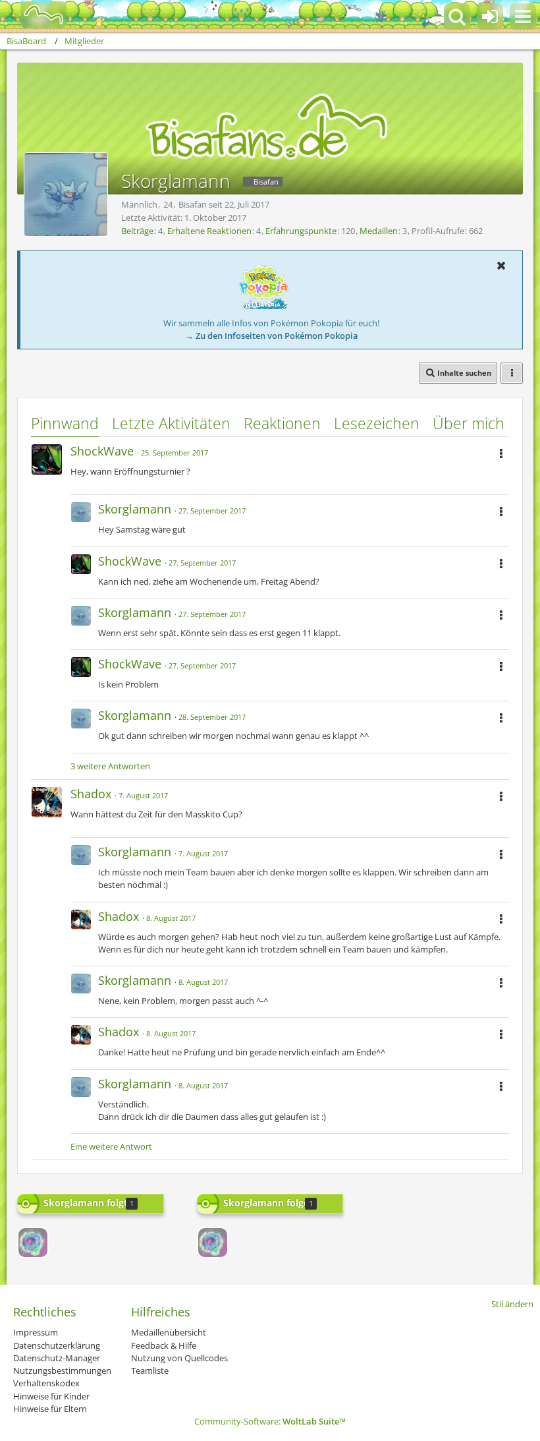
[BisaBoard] (35, 14)
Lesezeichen (376, 423)
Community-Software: (270, 1421)
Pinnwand (65, 423)
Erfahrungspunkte (301, 231)
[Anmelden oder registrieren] (490, 16)
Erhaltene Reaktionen (209, 231)
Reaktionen (282, 423)
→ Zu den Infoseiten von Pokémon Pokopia (271, 335)
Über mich (468, 423)
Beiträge (137, 231)
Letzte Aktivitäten (171, 423)
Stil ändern (512, 1304)
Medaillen (379, 231)
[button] (523, 16)
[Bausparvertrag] (33, 1242)
